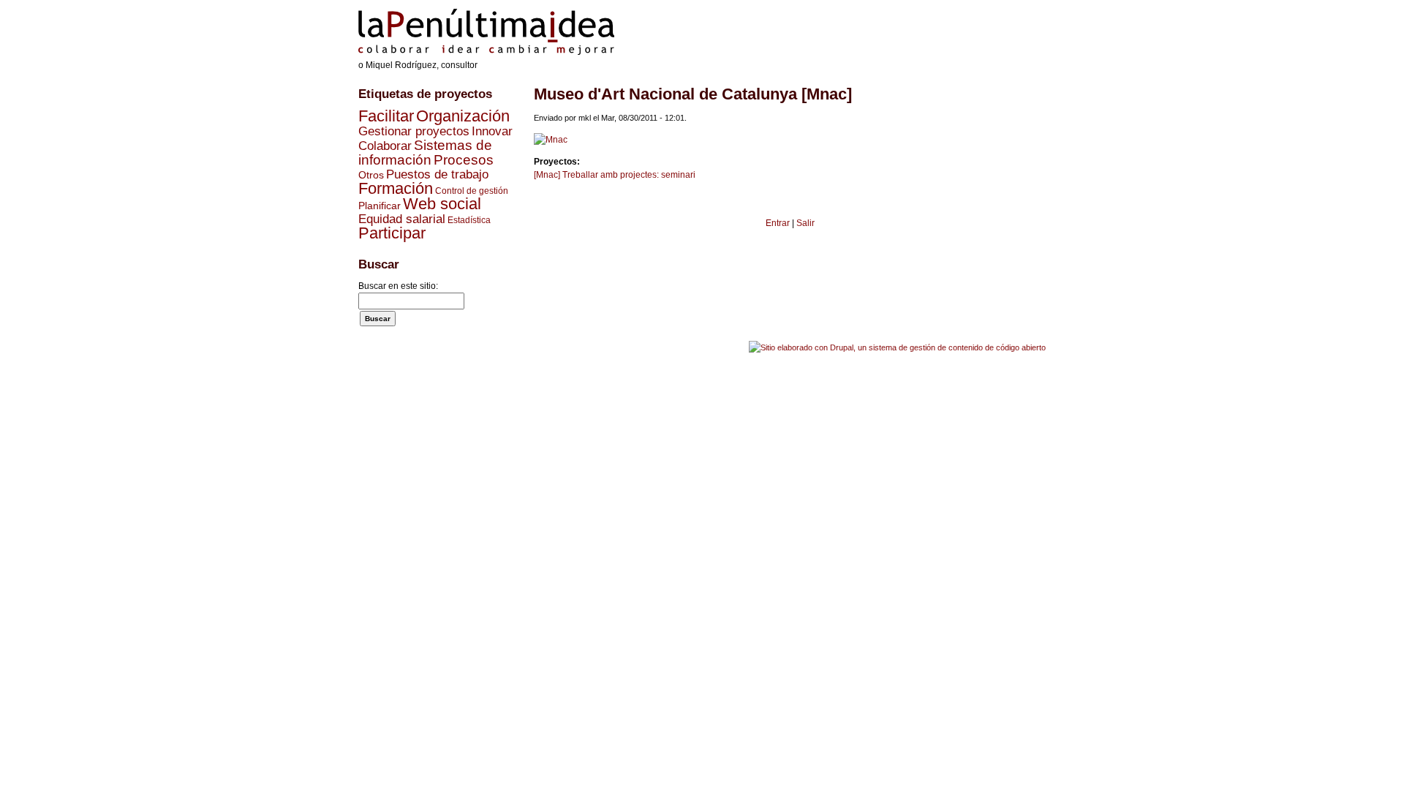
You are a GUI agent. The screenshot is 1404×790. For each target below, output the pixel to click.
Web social (442, 204)
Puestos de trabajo (437, 174)
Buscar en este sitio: (398, 286)
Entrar (778, 223)
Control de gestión (471, 191)
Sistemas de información (425, 153)
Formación (395, 188)
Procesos (464, 160)
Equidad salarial (401, 219)
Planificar (379, 205)
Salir (805, 223)
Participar (392, 233)
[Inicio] (486, 52)
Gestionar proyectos (413, 131)
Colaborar (385, 146)
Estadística (469, 220)
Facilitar (386, 116)
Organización (463, 116)
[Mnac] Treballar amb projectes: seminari (614, 175)
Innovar (492, 131)
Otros (371, 175)
